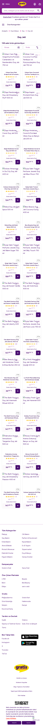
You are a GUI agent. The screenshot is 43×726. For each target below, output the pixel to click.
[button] (17, 85)
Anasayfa (4, 31)
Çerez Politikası (11, 718)
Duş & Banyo (15, 31)
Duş (23, 31)
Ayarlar (29, 723)
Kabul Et (14, 723)
